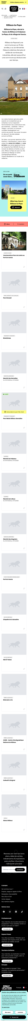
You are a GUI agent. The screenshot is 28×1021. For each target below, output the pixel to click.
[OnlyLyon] (7, 987)
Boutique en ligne (4, 2)
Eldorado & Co (8, 700)
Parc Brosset (7, 298)
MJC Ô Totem (7, 660)
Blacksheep (7, 338)
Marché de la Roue (9, 499)
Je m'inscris (20, 869)
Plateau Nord (21, 16)
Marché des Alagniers (10, 539)
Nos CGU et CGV (7, 896)
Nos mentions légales (8, 901)
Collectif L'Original (9, 780)
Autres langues (6, 899)
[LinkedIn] (16, 911)
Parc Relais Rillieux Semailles (12, 418)
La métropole (13, 15)
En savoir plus (7, 929)
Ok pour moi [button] (15, 1017)
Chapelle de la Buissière (11, 619)
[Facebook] (4, 911)
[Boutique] (20, 9)
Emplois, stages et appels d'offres (12, 891)
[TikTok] (22, 911)
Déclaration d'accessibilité (9, 894)
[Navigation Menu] (2, 9)
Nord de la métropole (10, 16)
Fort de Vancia (8, 579)
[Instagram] (10, 911)
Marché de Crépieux (9, 459)
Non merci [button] (7, 1012)
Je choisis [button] (20, 1012)
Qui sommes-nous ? (7, 889)
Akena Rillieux (8, 820)
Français (18, 987)
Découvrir (4, 15)
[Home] (14, 9)
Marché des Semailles (10, 378)
